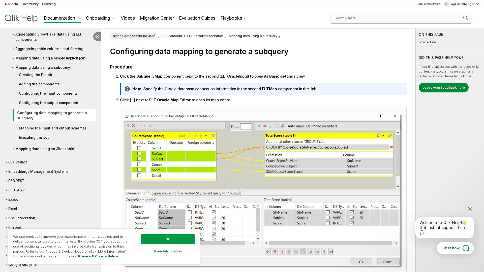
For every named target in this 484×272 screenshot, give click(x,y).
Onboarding (98, 18)
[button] (465, 17)
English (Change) (462, 4)
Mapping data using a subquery (42, 67)
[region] (104, 246)
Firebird (14, 227)
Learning (48, 4)
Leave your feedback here (443, 87)
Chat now (451, 248)
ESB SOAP (16, 190)
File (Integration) (22, 218)
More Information (168, 251)
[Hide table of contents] (97, 36)
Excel (12, 209)
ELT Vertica (17, 162)
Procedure (428, 42)
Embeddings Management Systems (38, 171)
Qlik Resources (429, 4)
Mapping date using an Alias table (44, 149)
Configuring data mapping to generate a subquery (52, 115)
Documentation (59, 18)
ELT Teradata (172, 36)
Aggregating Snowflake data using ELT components (48, 37)
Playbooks (231, 18)
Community (30, 4)
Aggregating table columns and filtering (49, 49)
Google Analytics (22, 264)
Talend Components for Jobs (133, 36)
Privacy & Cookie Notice (98, 256)
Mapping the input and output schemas (52, 128)
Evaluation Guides (197, 18)
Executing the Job (34, 137)
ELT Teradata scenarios (205, 36)
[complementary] (450, 150)
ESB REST (16, 181)
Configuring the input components (48, 93)
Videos (128, 18)
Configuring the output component (48, 102)
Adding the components (39, 84)
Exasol (13, 199)
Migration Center (157, 18)
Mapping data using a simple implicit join (50, 58)
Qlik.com (11, 4)
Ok (167, 239)
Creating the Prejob (35, 75)
